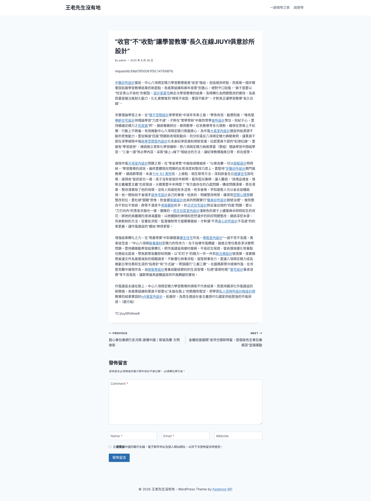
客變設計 (176, 200)
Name (117, 436)
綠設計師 (248, 291)
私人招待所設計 (230, 291)
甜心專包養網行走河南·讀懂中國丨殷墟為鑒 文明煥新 (144, 339)
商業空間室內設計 (154, 141)
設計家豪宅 (161, 93)
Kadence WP (222, 489)
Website (222, 436)
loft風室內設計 (152, 297)
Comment (119, 384)
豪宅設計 (236, 269)
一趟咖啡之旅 (280, 7)
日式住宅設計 (197, 205)
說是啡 (299, 7)
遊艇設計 (240, 163)
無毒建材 (155, 243)
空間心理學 (241, 195)
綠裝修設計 (156, 269)
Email (168, 436)
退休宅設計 (159, 195)
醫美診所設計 (217, 200)
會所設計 (218, 120)
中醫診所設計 (125, 83)
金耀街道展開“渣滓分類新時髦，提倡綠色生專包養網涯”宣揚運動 (225, 339)
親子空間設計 (159, 115)
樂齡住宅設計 (125, 120)
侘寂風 (143, 126)
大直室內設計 (220, 131)
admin (122, 60)
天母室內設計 (138, 163)
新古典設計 (224, 254)
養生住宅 (186, 238)
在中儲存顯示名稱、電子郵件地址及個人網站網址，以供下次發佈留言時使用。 (168, 447)
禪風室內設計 (212, 238)
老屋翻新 (167, 205)
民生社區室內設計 (186, 211)
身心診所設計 (228, 221)
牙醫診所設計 (235, 169)
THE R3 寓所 (162, 174)
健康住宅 (240, 174)
